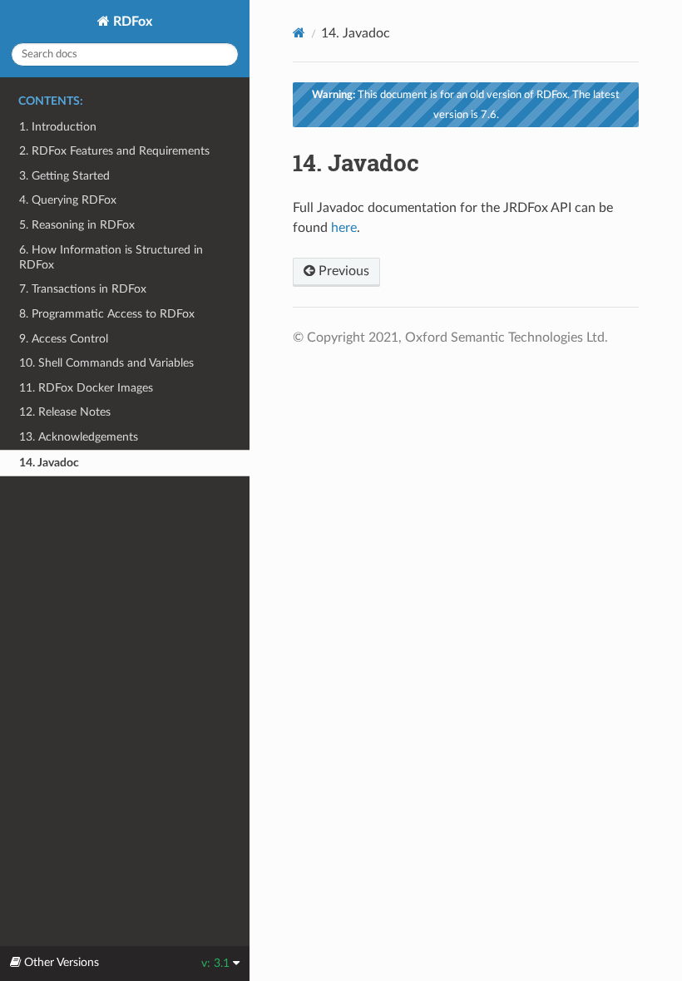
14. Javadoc (49, 462)
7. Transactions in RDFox (82, 289)
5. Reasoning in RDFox (77, 225)
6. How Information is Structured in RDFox (111, 257)
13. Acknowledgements (78, 437)
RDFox (131, 21)
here (344, 227)
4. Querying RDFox (67, 200)
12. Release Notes (65, 412)
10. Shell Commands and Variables (106, 363)
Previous (342, 271)
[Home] (299, 33)
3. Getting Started (64, 176)
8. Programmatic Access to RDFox (107, 314)
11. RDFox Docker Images (86, 388)
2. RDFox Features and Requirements (114, 151)
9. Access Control (63, 339)
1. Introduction (57, 127)
